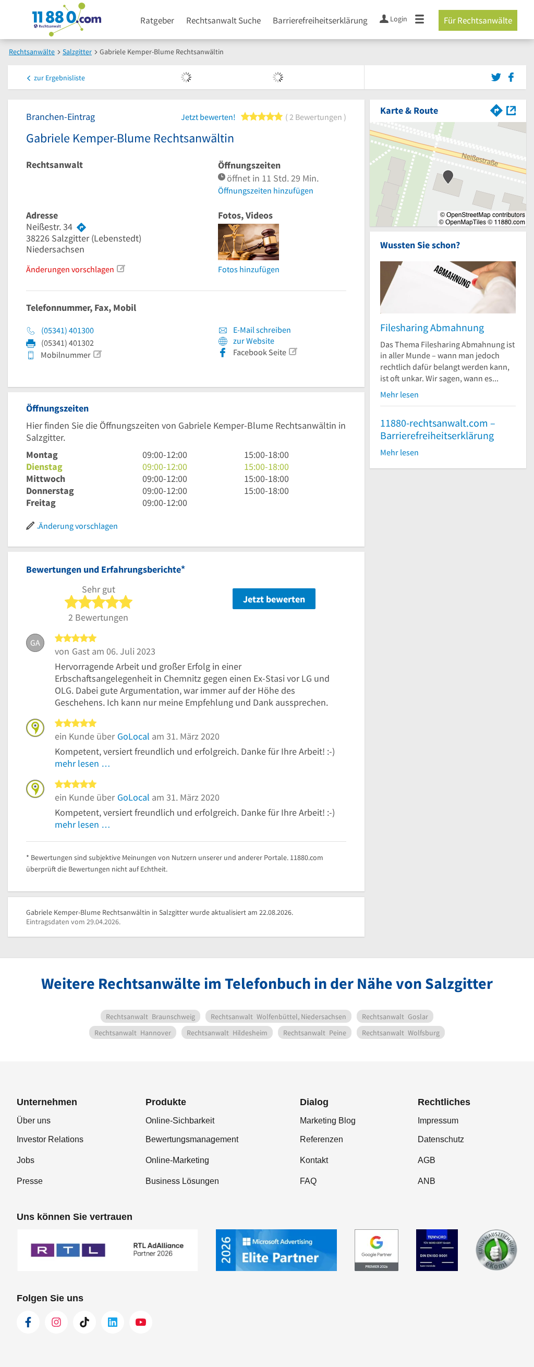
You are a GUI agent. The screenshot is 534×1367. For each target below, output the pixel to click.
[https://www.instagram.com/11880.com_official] (56, 1322)
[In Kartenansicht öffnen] (511, 109)
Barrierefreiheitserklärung (320, 20)
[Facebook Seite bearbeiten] (292, 351)
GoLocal (133, 736)
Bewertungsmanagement (191, 1139)
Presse (30, 1181)
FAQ (308, 1181)
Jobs (25, 1160)
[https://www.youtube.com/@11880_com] (140, 1322)
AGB (426, 1160)
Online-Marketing (177, 1160)
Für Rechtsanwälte (478, 20)
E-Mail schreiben (261, 329)
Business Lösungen (182, 1181)
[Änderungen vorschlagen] (120, 268)
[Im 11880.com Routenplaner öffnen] (496, 109)
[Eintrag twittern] (497, 76)
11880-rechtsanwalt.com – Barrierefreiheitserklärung (437, 429)
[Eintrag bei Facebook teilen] (511, 76)
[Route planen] (81, 227)
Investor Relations (50, 1139)
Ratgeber (157, 20)
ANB (426, 1181)
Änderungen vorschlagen (70, 269)
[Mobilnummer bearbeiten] (97, 354)
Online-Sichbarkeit (179, 1120)
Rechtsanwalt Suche (223, 20)
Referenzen (321, 1139)
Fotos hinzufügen (249, 269)
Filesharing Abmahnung (432, 327)
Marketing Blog (328, 1120)
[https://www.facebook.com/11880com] (28, 1322)
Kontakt (314, 1160)
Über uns (34, 1120)
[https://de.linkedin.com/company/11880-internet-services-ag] (112, 1322)
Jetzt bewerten (274, 599)
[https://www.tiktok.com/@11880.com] (84, 1322)
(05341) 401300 (67, 330)
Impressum (438, 1120)
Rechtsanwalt (54, 165)
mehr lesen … (83, 763)
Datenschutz (441, 1139)
